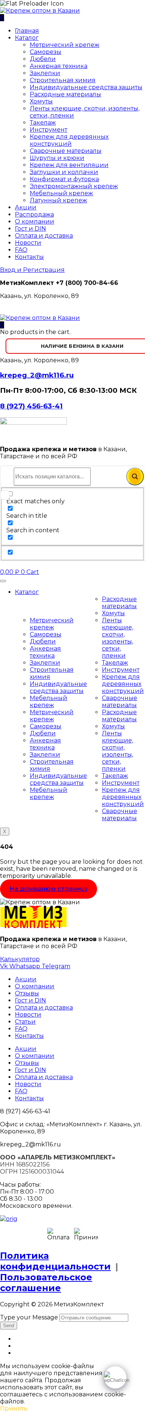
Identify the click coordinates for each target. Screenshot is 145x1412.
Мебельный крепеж (61, 193)
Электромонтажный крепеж (74, 186)
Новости (28, 242)
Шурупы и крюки (57, 157)
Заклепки (45, 73)
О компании (34, 221)
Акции (25, 207)
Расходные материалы (65, 94)
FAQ (21, 249)
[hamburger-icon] (3, 581)
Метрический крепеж (64, 44)
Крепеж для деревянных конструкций (69, 140)
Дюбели (43, 58)
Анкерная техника (58, 66)
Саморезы (45, 51)
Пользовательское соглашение (46, 1282)
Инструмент (48, 129)
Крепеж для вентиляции (69, 165)
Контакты (29, 256)
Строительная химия (63, 80)
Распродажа (34, 214)
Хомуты (41, 101)
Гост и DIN (30, 228)
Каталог (27, 37)
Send (8, 1325)
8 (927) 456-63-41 (31, 406)
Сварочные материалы (66, 150)
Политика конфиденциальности (55, 1261)
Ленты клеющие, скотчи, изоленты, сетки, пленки (117, 638)
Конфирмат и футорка (64, 179)
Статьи (25, 1021)
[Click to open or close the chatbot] (115, 1377)
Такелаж (43, 122)
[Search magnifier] (135, 476)
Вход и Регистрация (32, 269)
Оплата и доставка (44, 235)
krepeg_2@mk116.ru (37, 375)
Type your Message (29, 1317)
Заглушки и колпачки (64, 172)
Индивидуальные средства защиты (86, 87)
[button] (2, 324)
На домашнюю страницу (48, 888)
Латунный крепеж (58, 200)
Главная (27, 30)
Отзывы (27, 993)
